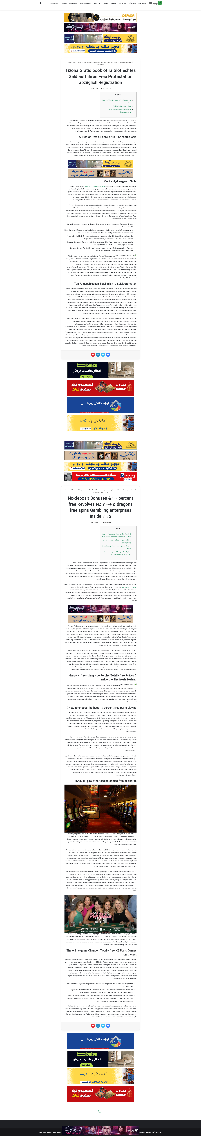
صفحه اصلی (142, 3)
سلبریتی (105, 3)
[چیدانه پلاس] (155, 3)
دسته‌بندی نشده (123, 62)
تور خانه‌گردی (73, 3)
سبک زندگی (132, 3)
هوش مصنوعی (54, 3)
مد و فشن (97, 3)
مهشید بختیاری (105, 88)
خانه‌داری (113, 3)
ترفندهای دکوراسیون (85, 3)
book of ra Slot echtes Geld (95, 186)
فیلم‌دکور (63, 3)
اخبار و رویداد (122, 3)
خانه (130, 62)
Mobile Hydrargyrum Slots (122, 106)
